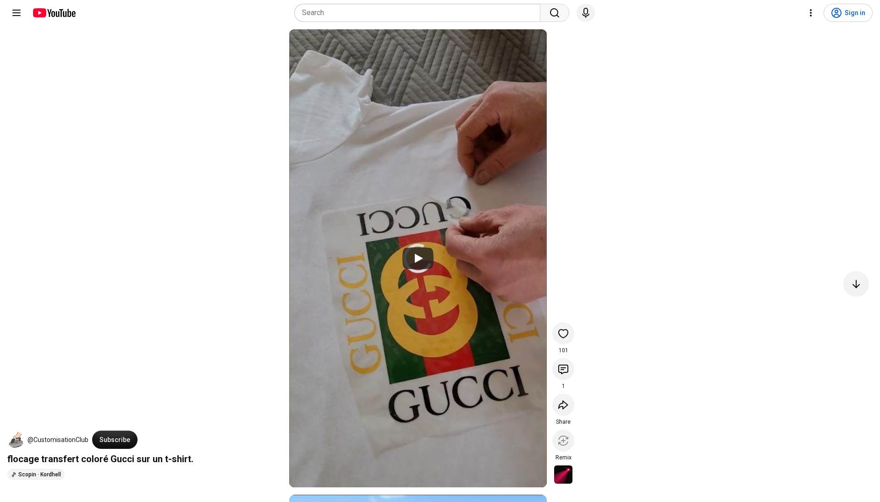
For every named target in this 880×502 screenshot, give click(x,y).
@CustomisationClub (58, 439)
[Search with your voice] (586, 13)
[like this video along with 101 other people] (563, 333)
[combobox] (420, 12)
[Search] (554, 13)
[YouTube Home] (54, 13)
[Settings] (810, 12)
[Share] (563, 405)
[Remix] (563, 441)
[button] (15, 439)
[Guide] (16, 12)
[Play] (418, 258)
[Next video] (856, 284)
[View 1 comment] (563, 369)
